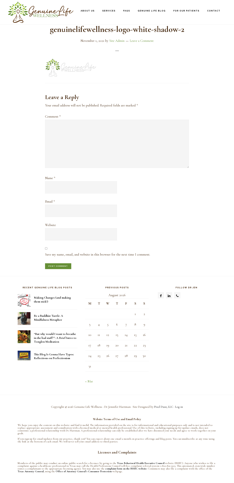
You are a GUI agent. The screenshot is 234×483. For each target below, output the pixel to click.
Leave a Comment (142, 41)
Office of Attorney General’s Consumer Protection (84, 471)
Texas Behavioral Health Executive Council (140, 463)
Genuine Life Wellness (39, 12)
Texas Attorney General (31, 471)
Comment (53, 116)
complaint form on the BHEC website (126, 468)
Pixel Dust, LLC (163, 407)
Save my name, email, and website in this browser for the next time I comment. (97, 254)
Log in (179, 407)
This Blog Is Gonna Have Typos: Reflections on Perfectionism (54, 356)
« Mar (89, 381)
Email (50, 202)
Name (50, 178)
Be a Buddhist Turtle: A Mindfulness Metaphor (48, 318)
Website (50, 225)
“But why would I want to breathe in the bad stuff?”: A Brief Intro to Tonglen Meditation (55, 337)
